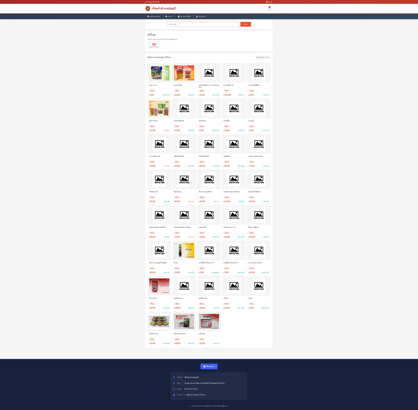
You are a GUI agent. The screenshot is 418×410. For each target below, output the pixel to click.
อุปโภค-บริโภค (155, 16)
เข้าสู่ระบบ (202, 16)
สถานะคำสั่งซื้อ (185, 16)
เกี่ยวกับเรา (210, 366)
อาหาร (170, 16)
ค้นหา (246, 24)
